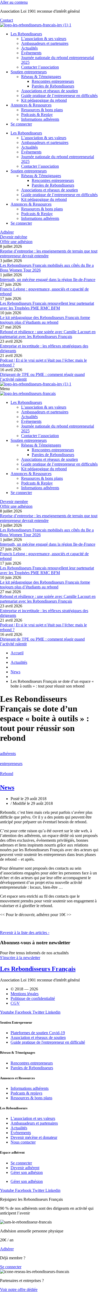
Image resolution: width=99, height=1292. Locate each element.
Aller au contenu (14, 2)
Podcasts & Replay (37, 114)
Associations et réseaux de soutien (49, 91)
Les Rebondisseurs (26, 34)
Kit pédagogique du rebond (44, 100)
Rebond (6, 773)
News (7, 787)
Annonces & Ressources (31, 105)
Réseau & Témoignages (41, 76)
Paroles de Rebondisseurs (53, 86)
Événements (31, 53)
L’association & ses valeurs (43, 38)
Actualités (29, 48)
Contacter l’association (40, 67)
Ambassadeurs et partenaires (44, 43)
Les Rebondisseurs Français (38, 968)
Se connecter (21, 124)
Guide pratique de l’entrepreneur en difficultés (59, 95)
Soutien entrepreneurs (29, 72)
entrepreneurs (11, 763)
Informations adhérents (40, 119)
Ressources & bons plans (42, 110)
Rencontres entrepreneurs (53, 81)
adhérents (8, 753)
